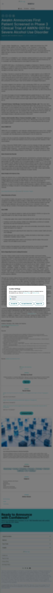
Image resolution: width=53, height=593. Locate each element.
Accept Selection (26, 303)
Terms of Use (36, 293)
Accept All (14, 303)
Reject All (39, 303)
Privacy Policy (26, 293)
